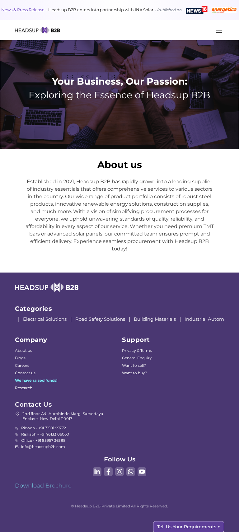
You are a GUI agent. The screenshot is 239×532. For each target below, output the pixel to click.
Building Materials (152, 319)
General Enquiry (137, 358)
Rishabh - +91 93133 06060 (45, 434)
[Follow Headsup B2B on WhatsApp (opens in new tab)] (130, 471)
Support (136, 339)
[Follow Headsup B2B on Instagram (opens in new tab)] (119, 471)
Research (23, 387)
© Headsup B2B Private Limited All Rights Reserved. (119, 506)
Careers (22, 365)
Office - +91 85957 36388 (43, 440)
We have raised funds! (36, 380)
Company (31, 339)
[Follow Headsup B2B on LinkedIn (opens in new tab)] (97, 471)
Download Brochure (43, 486)
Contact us (25, 373)
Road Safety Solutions (98, 319)
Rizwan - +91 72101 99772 (43, 428)
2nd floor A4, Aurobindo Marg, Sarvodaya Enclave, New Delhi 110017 (62, 416)
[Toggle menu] (219, 30)
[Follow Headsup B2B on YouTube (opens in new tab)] (142, 471)
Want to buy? (134, 373)
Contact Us (33, 404)
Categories (33, 308)
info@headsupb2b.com (43, 446)
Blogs (20, 358)
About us (23, 350)
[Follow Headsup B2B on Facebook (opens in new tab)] (108, 471)
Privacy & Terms (137, 350)
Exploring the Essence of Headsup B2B (119, 95)
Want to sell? (134, 365)
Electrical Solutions (43, 319)
